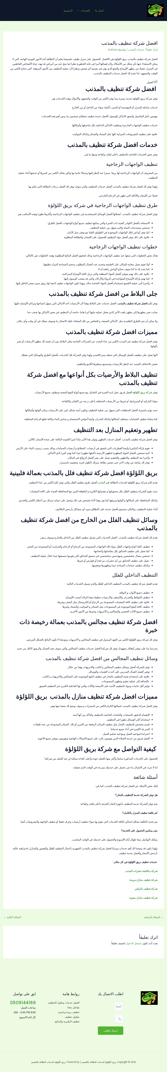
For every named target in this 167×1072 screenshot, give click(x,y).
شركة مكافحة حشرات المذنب (141, 871)
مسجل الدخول (134, 943)
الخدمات (85, 10)
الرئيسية (67, 10)
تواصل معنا (73, 1007)
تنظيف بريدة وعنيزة (68, 1012)
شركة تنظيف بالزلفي (146, 888)
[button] (79, 10)
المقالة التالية (12, 917)
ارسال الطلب (111, 1030)
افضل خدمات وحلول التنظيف (63, 1002)
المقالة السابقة (153, 917)
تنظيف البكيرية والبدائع (67, 1021)
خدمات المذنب (136, 49)
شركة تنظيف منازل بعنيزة (143, 897)
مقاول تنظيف (72, 1017)
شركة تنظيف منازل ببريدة (143, 880)
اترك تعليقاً (152, 49)
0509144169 (23, 1003)
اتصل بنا (99, 10)
